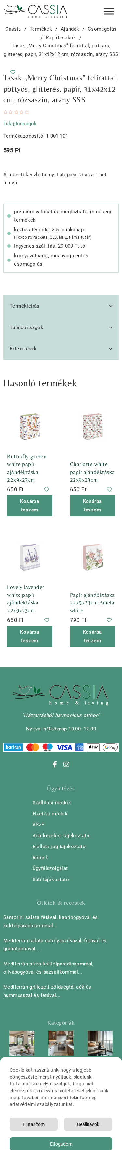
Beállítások (88, 1124)
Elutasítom (34, 1124)
